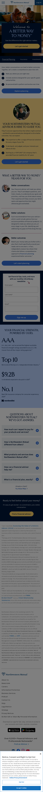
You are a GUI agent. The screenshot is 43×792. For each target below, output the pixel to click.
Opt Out (21, 782)
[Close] (40, 754)
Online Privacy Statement (18, 778)
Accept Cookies (21, 788)
